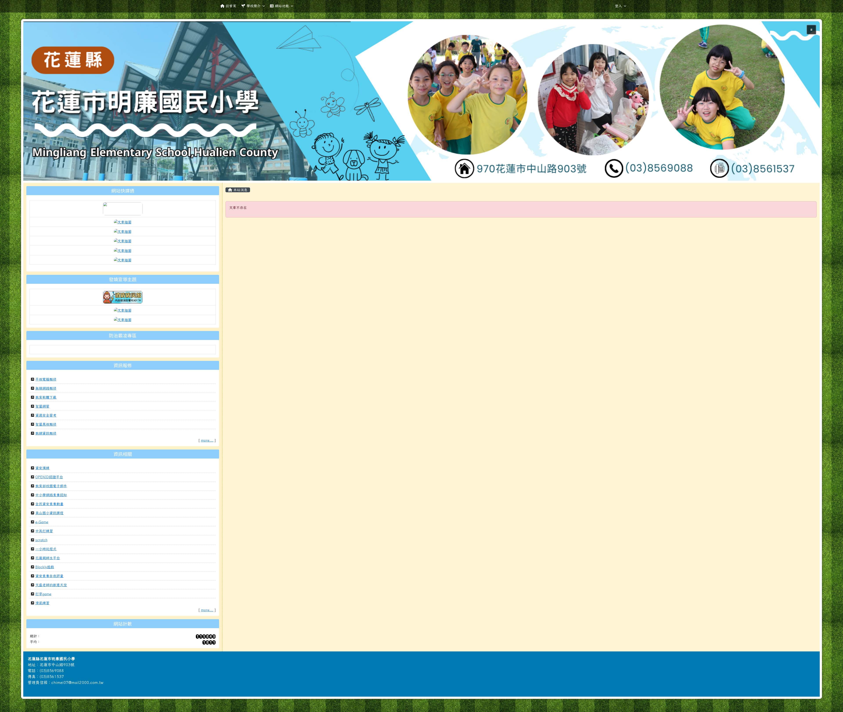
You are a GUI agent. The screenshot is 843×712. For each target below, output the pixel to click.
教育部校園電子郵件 (51, 486)
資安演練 (42, 468)
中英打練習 (44, 531)
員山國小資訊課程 (49, 513)
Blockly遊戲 (44, 567)
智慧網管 (42, 406)
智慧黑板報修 (45, 424)
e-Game (41, 522)
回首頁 (231, 6)
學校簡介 (254, 6)
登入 (618, 6)
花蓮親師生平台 (47, 558)
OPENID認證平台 (49, 477)
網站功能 (282, 6)
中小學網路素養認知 (51, 495)
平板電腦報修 (45, 379)
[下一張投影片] (809, 102)
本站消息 (239, 190)
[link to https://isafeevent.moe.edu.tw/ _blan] (122, 296)
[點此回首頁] (421, 101)
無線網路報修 (45, 388)
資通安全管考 (45, 415)
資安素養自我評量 (49, 576)
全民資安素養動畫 (49, 504)
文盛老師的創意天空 (51, 585)
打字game (43, 594)
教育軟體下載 (45, 397)
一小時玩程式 (45, 549)
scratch (41, 540)
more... (207, 440)
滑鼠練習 (42, 603)
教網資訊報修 (45, 433)
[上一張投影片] (34, 102)
